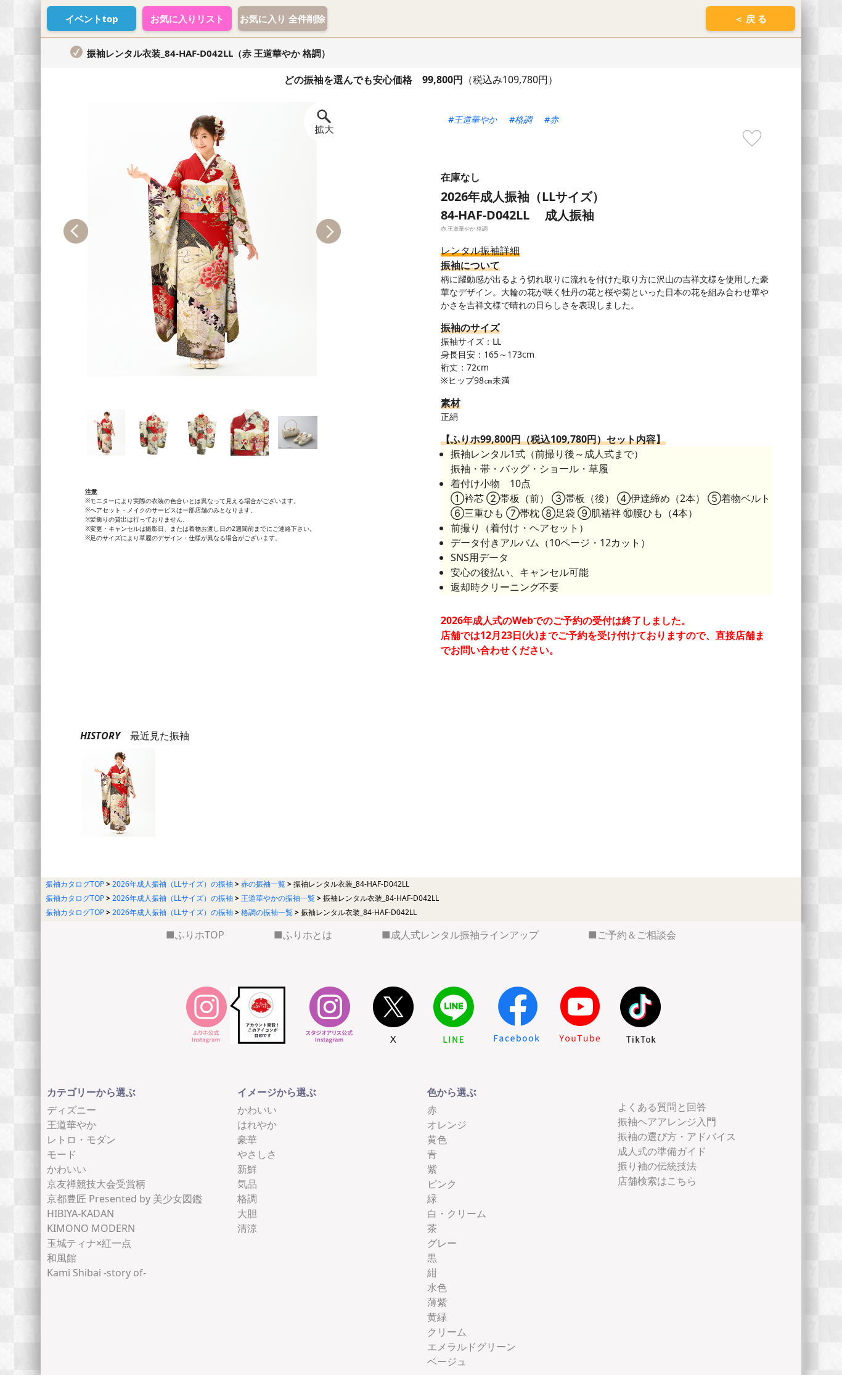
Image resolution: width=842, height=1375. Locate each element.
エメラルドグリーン (471, 1346)
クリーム (447, 1332)
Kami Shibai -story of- (96, 1272)
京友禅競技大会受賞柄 (96, 1184)
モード (61, 1154)
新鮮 (247, 1169)
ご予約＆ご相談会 (636, 935)
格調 (247, 1198)
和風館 (61, 1258)
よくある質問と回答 (662, 1107)
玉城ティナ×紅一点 (89, 1243)
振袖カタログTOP (75, 884)
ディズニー (71, 1110)
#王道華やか (472, 119)
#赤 (551, 119)
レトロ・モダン (81, 1139)
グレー (442, 1243)
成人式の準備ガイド (662, 1151)
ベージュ (447, 1361)
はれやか (257, 1124)
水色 (437, 1287)
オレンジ (447, 1124)
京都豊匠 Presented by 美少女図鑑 (124, 1198)
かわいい (66, 1169)
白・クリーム (456, 1213)
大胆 (247, 1213)
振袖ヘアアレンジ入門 (667, 1121)
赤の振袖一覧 (263, 884)
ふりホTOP (199, 935)
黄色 (437, 1139)
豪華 (247, 1139)
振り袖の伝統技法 (657, 1166)
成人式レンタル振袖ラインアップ (465, 935)
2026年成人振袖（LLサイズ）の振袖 (172, 884)
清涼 (247, 1228)
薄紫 (437, 1302)
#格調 (520, 119)
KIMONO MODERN (91, 1228)
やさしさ (257, 1154)
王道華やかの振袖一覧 (278, 898)
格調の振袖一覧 (267, 912)
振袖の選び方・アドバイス (677, 1136)
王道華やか (71, 1124)
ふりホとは (307, 935)
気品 (247, 1184)
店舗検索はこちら (657, 1181)
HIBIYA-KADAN (80, 1213)
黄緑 (437, 1317)
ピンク (442, 1184)
